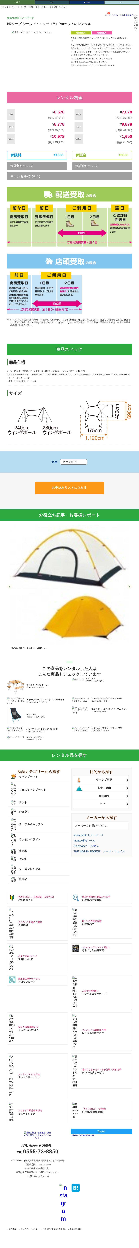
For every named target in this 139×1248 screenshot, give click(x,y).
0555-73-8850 (40, 1151)
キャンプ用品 (104, 779)
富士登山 (87, 2)
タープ (23, 7)
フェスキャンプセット (32, 789)
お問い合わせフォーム (38, 1176)
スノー (104, 803)
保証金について (87, 166)
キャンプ (17, 2)
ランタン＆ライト (30, 839)
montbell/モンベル (84, 840)
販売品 (23, 879)
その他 (23, 858)
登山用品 (104, 795)
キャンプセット (28, 776)
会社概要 (13, 1229)
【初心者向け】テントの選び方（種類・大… (29, 648)
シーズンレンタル (30, 868)
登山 (52, 2)
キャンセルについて (25, 176)
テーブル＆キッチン (31, 824)
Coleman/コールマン (86, 845)
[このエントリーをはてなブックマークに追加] (76, 1187)
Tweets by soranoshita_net (82, 1135)
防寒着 (23, 850)
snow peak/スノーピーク (20, 18)
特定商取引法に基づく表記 (54, 1229)
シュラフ (24, 811)
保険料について (22, 166)
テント (14, 7)
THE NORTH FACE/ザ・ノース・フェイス (99, 851)
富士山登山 (104, 787)
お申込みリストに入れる (69, 487)
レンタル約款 (76, 1229)
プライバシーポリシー (30, 1229)
